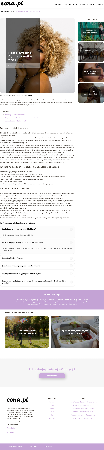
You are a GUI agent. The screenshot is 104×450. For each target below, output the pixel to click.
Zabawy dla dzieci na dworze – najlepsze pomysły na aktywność (26, 332)
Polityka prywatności (15, 446)
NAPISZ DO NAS (52, 376)
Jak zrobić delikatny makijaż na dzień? (91, 93)
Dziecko (57, 4)
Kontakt (10, 432)
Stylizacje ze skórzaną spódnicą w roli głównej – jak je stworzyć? (91, 31)
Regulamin (48, 446)
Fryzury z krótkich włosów (15, 115)
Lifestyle (67, 4)
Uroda (82, 4)
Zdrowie (91, 4)
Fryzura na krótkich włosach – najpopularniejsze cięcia (25, 118)
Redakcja (11, 428)
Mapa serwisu (33, 446)
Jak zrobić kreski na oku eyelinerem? (91, 72)
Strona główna (5, 11)
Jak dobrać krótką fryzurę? (15, 121)
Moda (75, 4)
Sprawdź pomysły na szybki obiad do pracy (75, 332)
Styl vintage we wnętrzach (91, 52)
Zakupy (100, 4)
